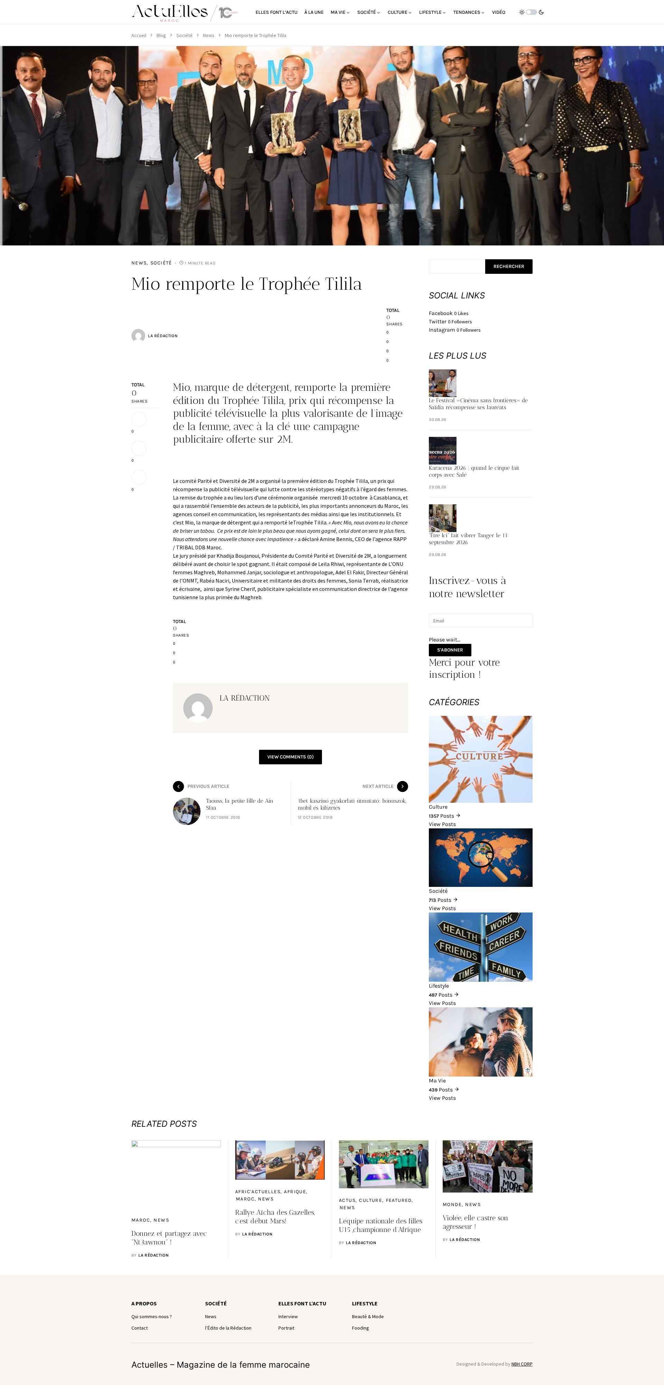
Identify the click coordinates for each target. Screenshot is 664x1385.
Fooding (360, 1328)
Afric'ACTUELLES (257, 1192)
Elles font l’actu (302, 1303)
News (208, 35)
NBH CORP (522, 1364)
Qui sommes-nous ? (151, 1316)
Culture (370, 1200)
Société (184, 35)
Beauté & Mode (368, 1316)
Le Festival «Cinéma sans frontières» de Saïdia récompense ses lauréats (478, 404)
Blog (161, 35)
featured (399, 1200)
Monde (452, 1204)
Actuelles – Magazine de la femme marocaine (220, 1365)
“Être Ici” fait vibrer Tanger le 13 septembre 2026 (468, 539)
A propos (144, 1303)
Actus (347, 1200)
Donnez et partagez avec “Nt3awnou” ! (169, 1237)
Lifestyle (365, 1303)
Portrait (286, 1328)
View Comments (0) (290, 757)
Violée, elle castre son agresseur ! (475, 1222)
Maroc (140, 1220)
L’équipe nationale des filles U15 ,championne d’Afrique (380, 1225)
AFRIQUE (295, 1192)
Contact (139, 1328)
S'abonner (450, 650)
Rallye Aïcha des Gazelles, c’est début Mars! (275, 1216)
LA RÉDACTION (162, 335)
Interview (288, 1316)
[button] (531, 12)
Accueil (138, 35)
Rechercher (509, 266)
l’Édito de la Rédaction (228, 1328)
